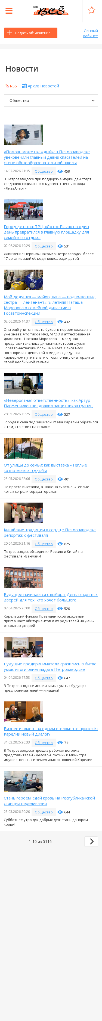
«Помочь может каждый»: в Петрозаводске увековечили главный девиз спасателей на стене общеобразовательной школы (47, 157)
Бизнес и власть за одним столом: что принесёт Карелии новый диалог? (51, 731)
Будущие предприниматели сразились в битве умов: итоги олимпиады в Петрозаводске (50, 666)
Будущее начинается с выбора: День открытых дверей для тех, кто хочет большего (51, 597)
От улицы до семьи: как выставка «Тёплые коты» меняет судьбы (45, 467)
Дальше (91, 841)
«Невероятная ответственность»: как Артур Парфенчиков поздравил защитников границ (48, 402)
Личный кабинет (90, 33)
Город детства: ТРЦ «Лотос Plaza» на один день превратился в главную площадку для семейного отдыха (46, 232)
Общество (44, 171)
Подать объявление (33, 32)
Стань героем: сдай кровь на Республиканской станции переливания (49, 800)
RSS (13, 85)
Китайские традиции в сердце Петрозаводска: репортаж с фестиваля (50, 532)
